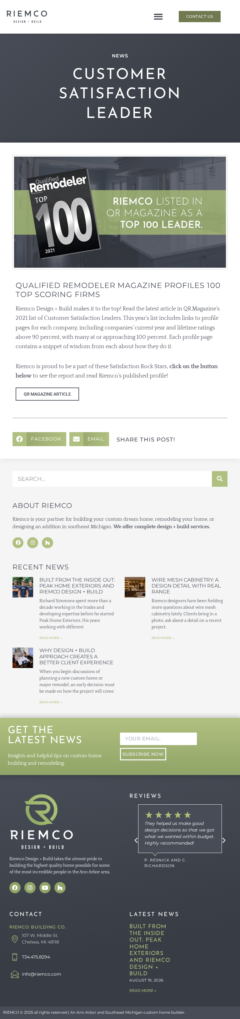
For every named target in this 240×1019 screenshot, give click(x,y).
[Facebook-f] (17, 542)
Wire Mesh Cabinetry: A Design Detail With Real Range (186, 586)
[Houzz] (47, 542)
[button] (158, 16)
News (120, 56)
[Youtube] (45, 887)
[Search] (220, 479)
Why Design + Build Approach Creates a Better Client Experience (77, 656)
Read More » (50, 638)
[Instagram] (32, 542)
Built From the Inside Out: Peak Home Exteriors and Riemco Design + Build (77, 586)
